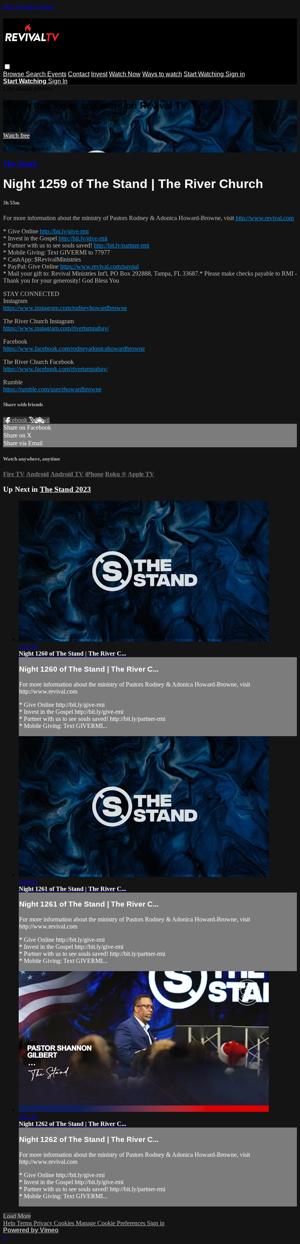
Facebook (16, 420)
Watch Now (125, 74)
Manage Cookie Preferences (111, 1223)
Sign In (58, 81)
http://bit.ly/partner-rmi (121, 245)
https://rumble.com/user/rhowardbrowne (52, 389)
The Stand (20, 164)
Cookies (65, 1223)
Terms (25, 1223)
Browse (14, 74)
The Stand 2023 (65, 489)
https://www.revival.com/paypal (99, 266)
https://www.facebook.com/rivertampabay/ (55, 369)
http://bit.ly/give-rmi (64, 231)
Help (10, 1223)
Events (56, 74)
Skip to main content (28, 6)
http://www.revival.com (265, 218)
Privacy (44, 1223)
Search (36, 74)
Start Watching (204, 74)
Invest (99, 74)
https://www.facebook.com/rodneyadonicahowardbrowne (74, 348)
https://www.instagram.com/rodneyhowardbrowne (65, 308)
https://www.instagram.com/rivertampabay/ (56, 328)
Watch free (16, 135)
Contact (78, 74)
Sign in (235, 74)
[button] (7, 66)
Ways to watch (162, 74)
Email (42, 420)
